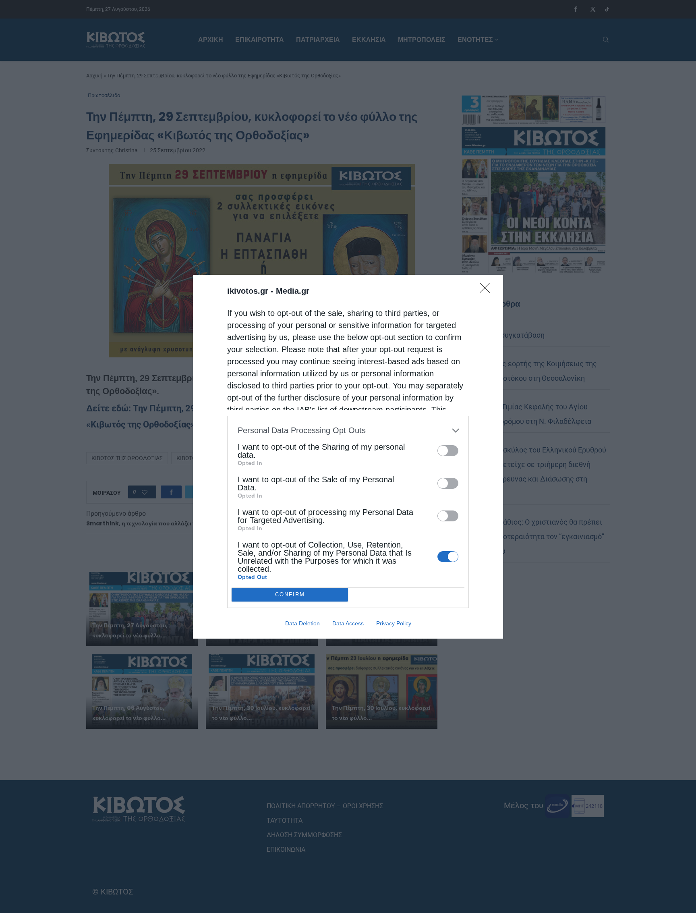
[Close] (487, 290)
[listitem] (348, 430)
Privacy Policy (393, 623)
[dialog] (348, 457)
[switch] (447, 450)
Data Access (348, 623)
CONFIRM (290, 594)
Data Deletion (302, 623)
